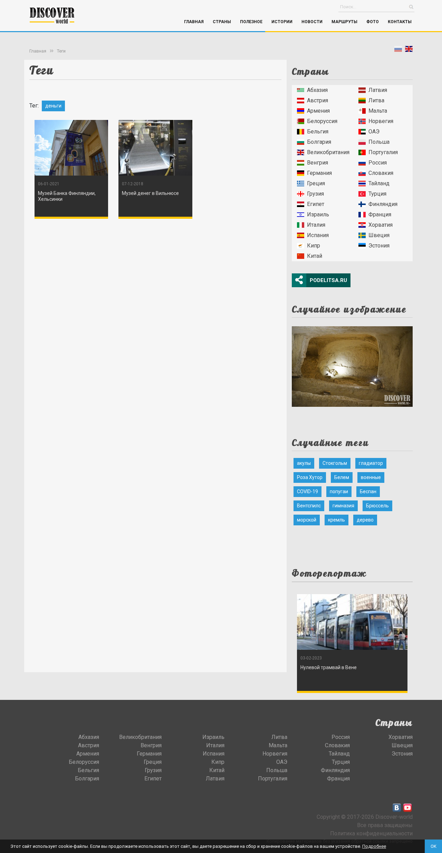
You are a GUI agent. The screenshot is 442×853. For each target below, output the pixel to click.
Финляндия (382, 204)
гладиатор (371, 463)
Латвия (377, 90)
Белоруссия (322, 121)
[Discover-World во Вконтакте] (397, 808)
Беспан (368, 491)
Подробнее (374, 846)
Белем (341, 477)
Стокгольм (335, 463)
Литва (376, 100)
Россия (377, 162)
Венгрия (317, 162)
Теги (61, 51)
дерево (365, 520)
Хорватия (380, 225)
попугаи (339, 491)
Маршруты (344, 21)
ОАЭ (373, 131)
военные (371, 477)
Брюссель (377, 505)
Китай (314, 256)
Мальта (377, 110)
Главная (194, 21)
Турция (377, 193)
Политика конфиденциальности (371, 833)
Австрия (317, 100)
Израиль (318, 214)
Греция (316, 183)
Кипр (313, 245)
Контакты (400, 21)
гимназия (343, 505)
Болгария (319, 142)
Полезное (251, 21)
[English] (409, 50)
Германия (319, 173)
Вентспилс (309, 505)
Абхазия (317, 90)
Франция (379, 214)
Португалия (383, 152)
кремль (336, 520)
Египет (315, 204)
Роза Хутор (310, 477)
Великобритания (328, 152)
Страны (222, 21)
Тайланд (379, 183)
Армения (318, 110)
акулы (304, 463)
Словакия (380, 173)
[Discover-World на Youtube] (407, 808)
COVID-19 (307, 491)
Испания (318, 235)
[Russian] (398, 50)
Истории (281, 21)
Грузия (315, 193)
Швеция (379, 235)
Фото (372, 21)
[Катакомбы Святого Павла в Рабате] (352, 364)
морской (306, 520)
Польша (379, 142)
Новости (312, 21)
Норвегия (380, 121)
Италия (316, 225)
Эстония (379, 245)
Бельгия (317, 131)
